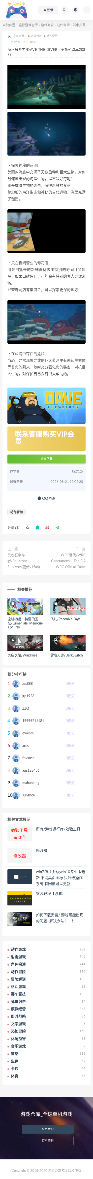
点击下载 (47, 459)
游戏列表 (47, 25)
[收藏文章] (27, 527)
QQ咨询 (48, 498)
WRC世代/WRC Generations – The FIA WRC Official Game (68, 561)
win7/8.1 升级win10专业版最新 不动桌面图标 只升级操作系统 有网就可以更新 (60, 878)
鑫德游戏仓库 (28, 25)
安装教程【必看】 (51, 894)
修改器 (41, 850)
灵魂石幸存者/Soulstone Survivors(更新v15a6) (23, 561)
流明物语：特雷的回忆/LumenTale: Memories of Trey (25, 623)
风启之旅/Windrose (22, 655)
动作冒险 (63, 25)
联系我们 (48, 1129)
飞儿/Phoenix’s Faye (65, 619)
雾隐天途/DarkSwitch (66, 655)
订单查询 (48, 1140)
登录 (50, 10)
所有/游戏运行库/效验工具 (58, 829)
